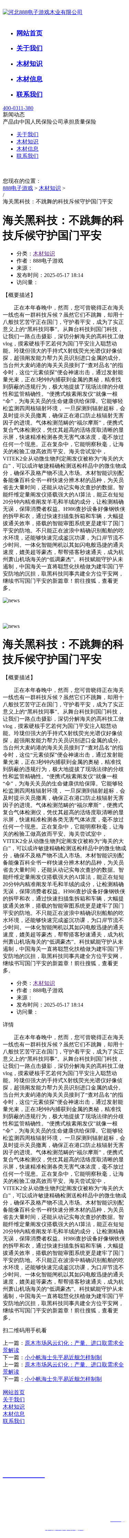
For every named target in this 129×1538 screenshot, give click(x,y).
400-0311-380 (18, 108)
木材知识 (30, 63)
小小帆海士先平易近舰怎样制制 (63, 1357)
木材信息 (30, 79)
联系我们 (30, 94)
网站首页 (30, 33)
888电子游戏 (18, 188)
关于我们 (30, 48)
